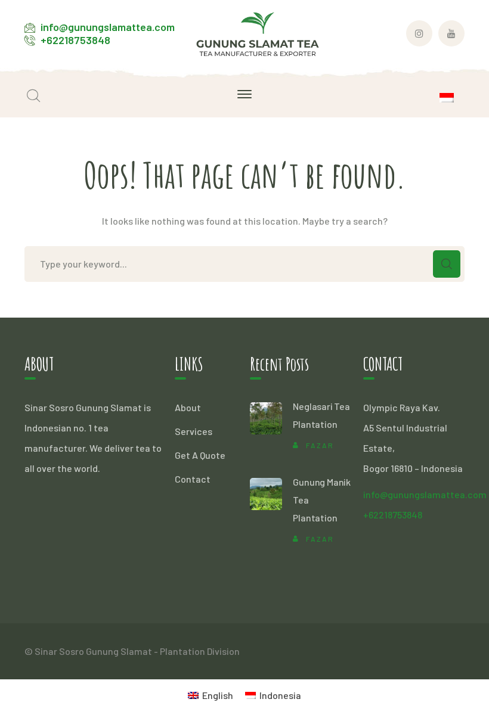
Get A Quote (200, 455)
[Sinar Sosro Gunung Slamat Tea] (257, 32)
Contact (193, 478)
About (188, 407)
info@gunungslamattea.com (108, 26)
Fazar (320, 445)
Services (193, 431)
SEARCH (446, 264)
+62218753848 (75, 39)
